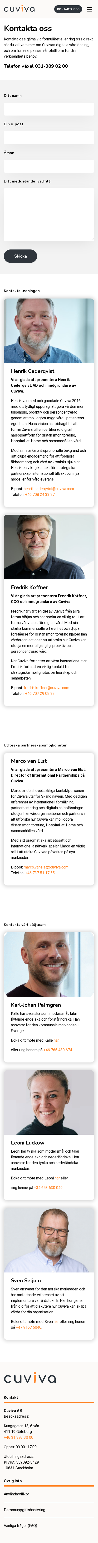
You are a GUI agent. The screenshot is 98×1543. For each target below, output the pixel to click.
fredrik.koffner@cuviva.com (46, 688)
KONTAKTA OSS (68, 9)
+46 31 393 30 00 (18, 1437)
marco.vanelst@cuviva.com (46, 867)
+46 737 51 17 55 (40, 873)
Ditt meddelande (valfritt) (28, 181)
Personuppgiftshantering (24, 1510)
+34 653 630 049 (48, 1187)
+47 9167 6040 (28, 1327)
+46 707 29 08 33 (40, 693)
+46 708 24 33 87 (40, 494)
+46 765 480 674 (58, 1050)
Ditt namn (13, 95)
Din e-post (13, 124)
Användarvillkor (16, 1494)
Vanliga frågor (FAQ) (20, 1525)
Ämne (9, 152)
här (56, 1040)
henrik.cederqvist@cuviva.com (49, 489)
